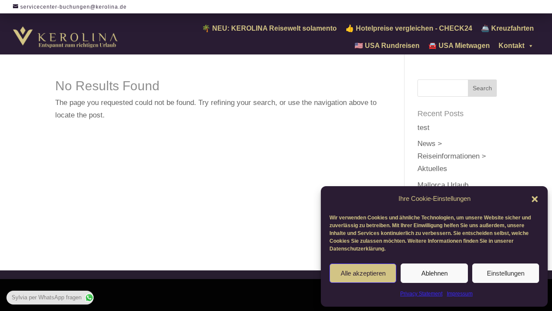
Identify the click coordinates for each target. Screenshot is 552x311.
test (423, 128)
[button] (534, 199)
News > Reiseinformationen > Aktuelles (451, 156)
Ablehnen (434, 273)
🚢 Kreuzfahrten (507, 28)
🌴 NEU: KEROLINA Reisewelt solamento (269, 28)
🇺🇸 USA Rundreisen (387, 45)
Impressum (460, 294)
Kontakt (511, 45)
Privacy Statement (421, 294)
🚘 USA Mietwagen (459, 45)
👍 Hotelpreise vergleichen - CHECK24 (408, 28)
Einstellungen (505, 273)
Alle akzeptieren (363, 273)
